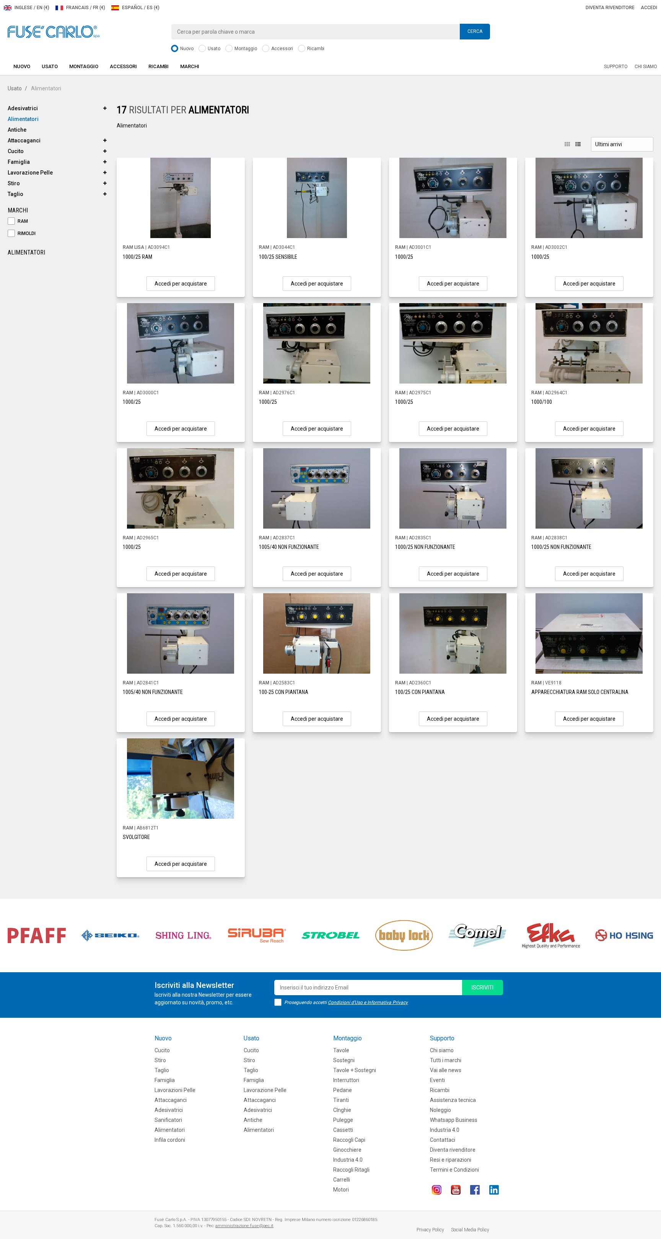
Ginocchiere (347, 1150)
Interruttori (346, 1080)
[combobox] (330, 32)
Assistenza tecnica (453, 1100)
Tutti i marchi (445, 1060)
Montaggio (245, 48)
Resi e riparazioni (450, 1160)
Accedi (649, 7)
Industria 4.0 (348, 1160)
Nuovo (186, 48)
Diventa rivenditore (610, 7)
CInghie (342, 1110)
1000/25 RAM (137, 257)
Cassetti (343, 1130)
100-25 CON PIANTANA (283, 692)
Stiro (14, 183)
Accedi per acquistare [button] (181, 284)
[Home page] (53, 31)
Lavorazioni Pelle (175, 1090)
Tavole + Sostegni (354, 1070)
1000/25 (404, 257)
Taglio (15, 194)
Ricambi (315, 48)
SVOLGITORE (136, 837)
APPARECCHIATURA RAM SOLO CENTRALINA (579, 692)
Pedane (342, 1090)
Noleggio (440, 1110)
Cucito (16, 151)
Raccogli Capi (349, 1140)
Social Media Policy (470, 1229)
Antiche (17, 130)
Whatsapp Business (453, 1120)
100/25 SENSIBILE (278, 257)
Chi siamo (646, 66)
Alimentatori (23, 119)
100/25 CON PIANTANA (420, 692)
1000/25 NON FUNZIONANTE (425, 547)
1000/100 (541, 402)
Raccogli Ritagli (351, 1170)
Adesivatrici (23, 108)
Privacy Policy (430, 1229)
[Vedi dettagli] (181, 198)
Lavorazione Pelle (30, 173)
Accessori (281, 48)
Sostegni (344, 1060)
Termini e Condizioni (454, 1170)
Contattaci (442, 1140)
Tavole (341, 1050)
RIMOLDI (26, 233)
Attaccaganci (24, 140)
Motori (341, 1190)
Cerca (474, 31)
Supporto (616, 66)
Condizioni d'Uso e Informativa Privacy (368, 1002)
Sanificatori (168, 1120)
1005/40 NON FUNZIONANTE (289, 547)
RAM (22, 221)
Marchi (189, 66)
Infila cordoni (170, 1140)
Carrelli (341, 1180)
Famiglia (19, 162)
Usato (213, 48)
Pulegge (343, 1120)
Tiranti (341, 1100)
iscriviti (482, 987)
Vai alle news (445, 1070)
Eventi (437, 1080)
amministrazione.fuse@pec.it (244, 1225)
